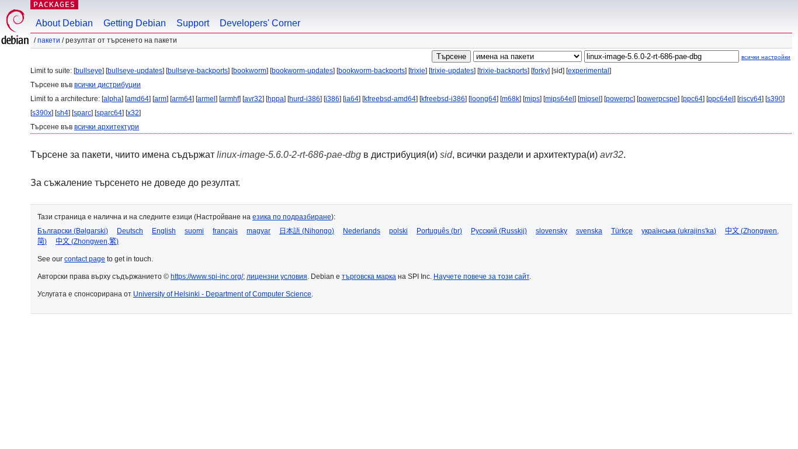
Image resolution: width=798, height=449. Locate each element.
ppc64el (721, 99)
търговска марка (369, 276)
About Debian (64, 23)
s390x (41, 113)
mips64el (559, 99)
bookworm (249, 71)
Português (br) (439, 231)
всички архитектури (106, 127)
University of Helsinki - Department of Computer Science (222, 294)
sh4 (62, 113)
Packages (54, 4)
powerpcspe (658, 99)
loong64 (483, 99)
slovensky (551, 231)
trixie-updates (452, 71)
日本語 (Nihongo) (306, 231)
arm (160, 99)
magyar (258, 231)
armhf (230, 99)
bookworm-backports (371, 71)
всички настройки (765, 57)
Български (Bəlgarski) (72, 231)
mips (532, 99)
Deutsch (130, 231)
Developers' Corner (260, 23)
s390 (775, 99)
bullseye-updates (134, 71)
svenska (589, 231)
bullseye (88, 71)
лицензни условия (277, 276)
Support (192, 23)
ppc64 (693, 99)
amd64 (138, 99)
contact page (84, 259)
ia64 (352, 99)
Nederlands (361, 231)
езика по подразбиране (291, 217)
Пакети (48, 40)
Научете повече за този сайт (481, 276)
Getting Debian (134, 23)
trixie (417, 71)
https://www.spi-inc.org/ (207, 276)
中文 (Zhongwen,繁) (87, 241)
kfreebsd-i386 (443, 99)
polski (398, 231)
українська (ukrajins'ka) (678, 231)
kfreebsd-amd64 (390, 99)
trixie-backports (503, 71)
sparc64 (109, 113)
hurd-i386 (304, 99)
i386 (332, 99)
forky (540, 71)
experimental (588, 71)
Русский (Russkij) (499, 231)
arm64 (182, 99)
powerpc (619, 99)
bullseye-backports (198, 71)
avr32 (253, 99)
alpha (112, 99)
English (164, 231)
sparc (82, 113)
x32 (133, 113)
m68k (510, 99)
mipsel (590, 99)
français (225, 231)
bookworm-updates (302, 71)
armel (206, 99)
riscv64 (750, 99)
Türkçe (622, 231)
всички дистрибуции (107, 85)
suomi (194, 231)
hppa (276, 99)
